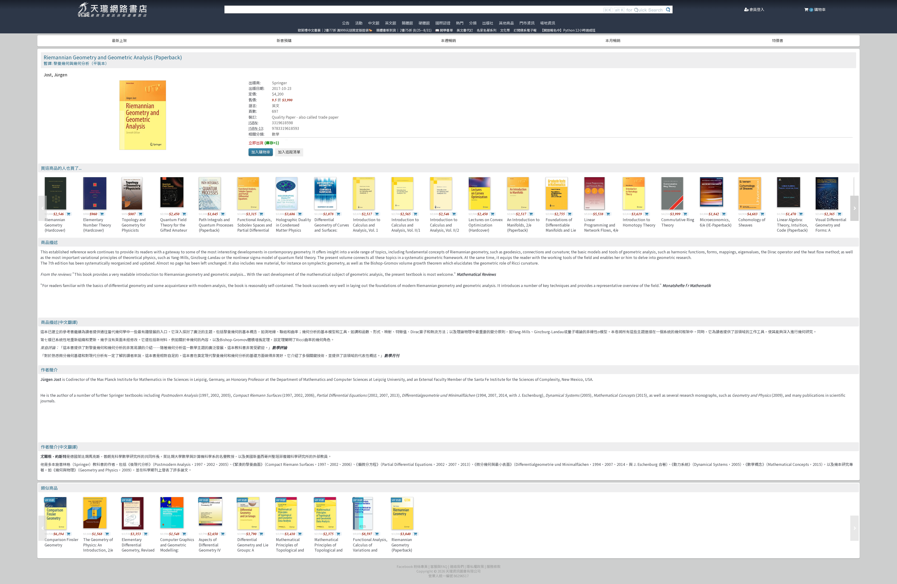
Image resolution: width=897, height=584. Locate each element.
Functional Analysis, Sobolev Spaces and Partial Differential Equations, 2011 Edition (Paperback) (254, 230)
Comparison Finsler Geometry (61, 542)
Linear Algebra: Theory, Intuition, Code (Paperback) (792, 225)
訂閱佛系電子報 (525, 30)
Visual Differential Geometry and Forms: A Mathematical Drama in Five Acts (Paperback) (831, 232)
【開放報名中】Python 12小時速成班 (567, 30)
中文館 (373, 23)
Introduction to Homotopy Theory (639, 222)
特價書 (777, 40)
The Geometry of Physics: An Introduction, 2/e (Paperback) (98, 547)
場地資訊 (547, 23)
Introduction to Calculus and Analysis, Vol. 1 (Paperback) (366, 227)
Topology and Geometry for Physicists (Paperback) (134, 227)
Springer (279, 82)
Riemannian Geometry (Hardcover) (55, 225)
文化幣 (505, 30)
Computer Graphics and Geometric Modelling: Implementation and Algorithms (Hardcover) (177, 552)
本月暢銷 (612, 40)
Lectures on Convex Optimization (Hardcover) (486, 225)
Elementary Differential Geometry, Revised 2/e (138, 547)
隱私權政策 (475, 566)
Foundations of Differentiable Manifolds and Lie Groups (561, 227)
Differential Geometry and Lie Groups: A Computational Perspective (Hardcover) (252, 552)
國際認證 (442, 23)
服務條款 (494, 566)
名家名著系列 (486, 30)
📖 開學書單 (444, 30)
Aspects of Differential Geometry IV (210, 545)
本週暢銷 (448, 40)
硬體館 (424, 23)
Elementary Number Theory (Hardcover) (97, 225)
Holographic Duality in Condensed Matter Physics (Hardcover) (293, 227)
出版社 (487, 23)
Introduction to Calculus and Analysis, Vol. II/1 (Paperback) (406, 227)
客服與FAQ (438, 566)
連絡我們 (457, 566)
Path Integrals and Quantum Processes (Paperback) (216, 225)
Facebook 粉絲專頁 (412, 566)
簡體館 (407, 23)
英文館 (390, 23)
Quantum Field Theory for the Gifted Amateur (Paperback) (173, 227)
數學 (275, 134)
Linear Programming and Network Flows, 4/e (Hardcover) (601, 227)
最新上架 (119, 40)
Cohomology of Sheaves (751, 222)
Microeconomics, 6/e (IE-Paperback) (716, 222)
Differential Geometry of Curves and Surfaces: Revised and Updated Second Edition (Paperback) (331, 232)
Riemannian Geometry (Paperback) (402, 545)
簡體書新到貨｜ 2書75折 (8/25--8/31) (403, 30)
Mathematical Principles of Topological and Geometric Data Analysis (290, 550)
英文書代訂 (465, 30)
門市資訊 (527, 23)
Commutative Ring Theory (677, 222)
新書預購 (284, 40)
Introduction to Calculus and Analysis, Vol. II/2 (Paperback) (444, 227)
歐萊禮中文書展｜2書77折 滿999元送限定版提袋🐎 (335, 30)
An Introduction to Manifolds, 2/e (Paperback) (523, 225)
